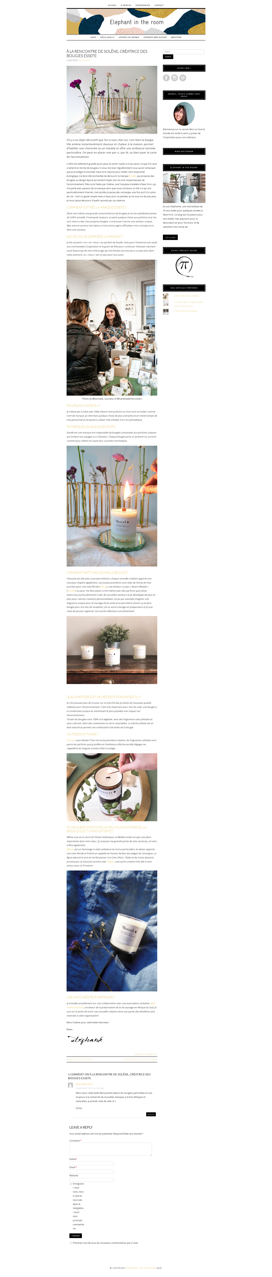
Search (168, 57)
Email (73, 1167)
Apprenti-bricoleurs (155, 37)
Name (73, 1159)
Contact (159, 5)
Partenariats (143, 5)
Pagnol (110, 861)
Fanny (103, 586)
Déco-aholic (107, 37)
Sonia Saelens (84, 1084)
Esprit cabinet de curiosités (186, 295)
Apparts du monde (129, 37)
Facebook (166, 77)
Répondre (151, 1114)
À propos (126, 5)
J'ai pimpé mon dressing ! (185, 310)
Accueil (112, 5)
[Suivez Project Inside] (184, 266)
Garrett (71, 590)
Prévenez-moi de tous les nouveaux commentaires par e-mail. (105, 1242)
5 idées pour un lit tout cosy (139, 1059)
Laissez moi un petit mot (145, 1054)
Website (73, 1175)
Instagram (174, 77)
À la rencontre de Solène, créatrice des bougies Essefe (107, 53)
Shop (93, 37)
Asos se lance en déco (81, 1059)
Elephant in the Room (141, 1268)
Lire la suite (170, 237)
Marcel (70, 849)
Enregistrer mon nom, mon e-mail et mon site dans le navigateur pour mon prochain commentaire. (78, 1206)
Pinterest (182, 77)
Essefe (132, 176)
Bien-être (176, 37)
